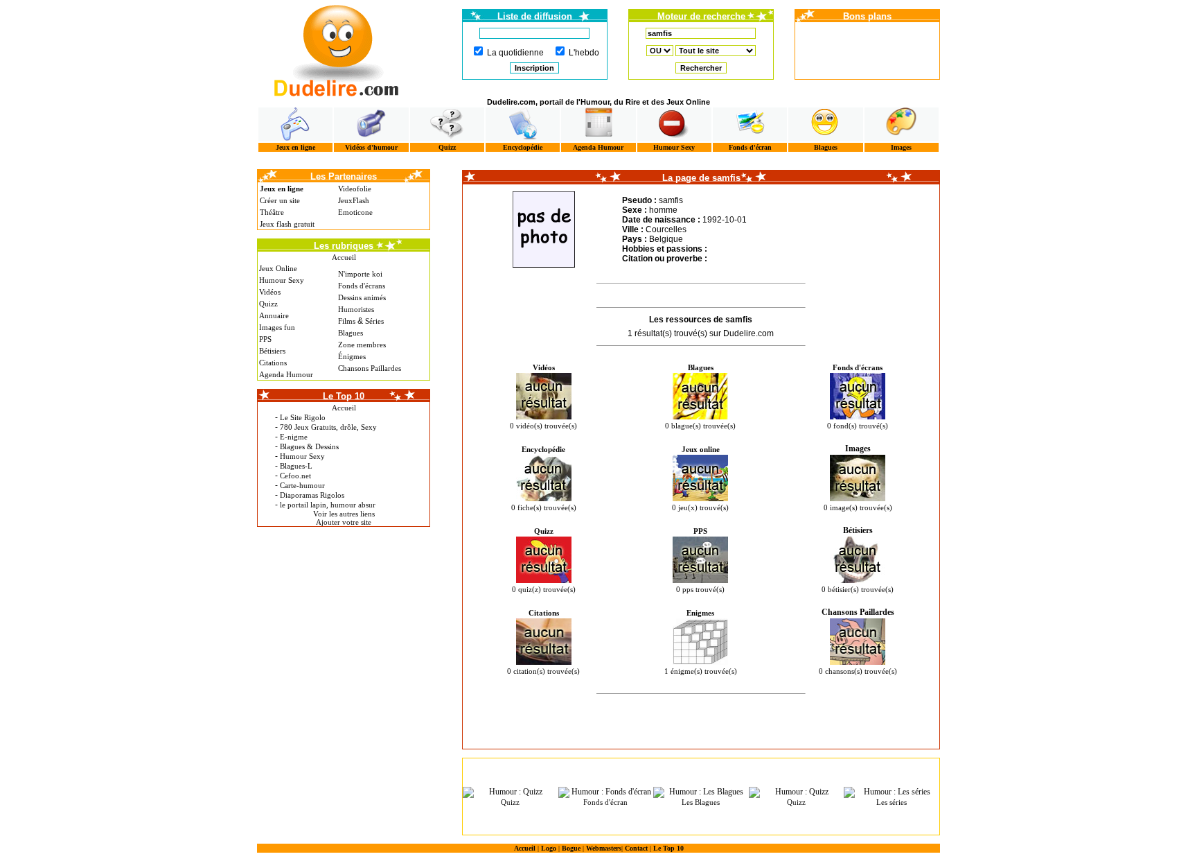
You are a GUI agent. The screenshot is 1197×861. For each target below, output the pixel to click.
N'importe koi (360, 274)
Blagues (825, 147)
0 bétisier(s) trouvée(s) (858, 589)
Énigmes (352, 356)
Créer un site (280, 200)
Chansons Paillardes (369, 368)
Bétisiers (272, 351)
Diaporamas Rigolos (312, 495)
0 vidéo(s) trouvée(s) (543, 425)
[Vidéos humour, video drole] (371, 124)
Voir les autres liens (344, 514)
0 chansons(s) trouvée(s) (858, 671)
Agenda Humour (598, 147)
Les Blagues (701, 802)
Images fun (277, 327)
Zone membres (362, 344)
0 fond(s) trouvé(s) (857, 425)
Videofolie (354, 188)
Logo (548, 848)
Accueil (344, 257)
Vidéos (270, 292)
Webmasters (603, 848)
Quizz (447, 147)
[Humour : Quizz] (510, 792)
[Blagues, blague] (825, 124)
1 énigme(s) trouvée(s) (700, 671)
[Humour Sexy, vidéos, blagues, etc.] (674, 124)
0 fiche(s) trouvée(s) (543, 507)
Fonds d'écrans (361, 285)
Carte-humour (302, 485)
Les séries (891, 802)
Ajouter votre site (343, 522)
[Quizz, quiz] (447, 124)
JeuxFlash (353, 200)
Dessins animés (362, 297)
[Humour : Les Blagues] (701, 792)
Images (901, 147)
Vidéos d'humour (371, 147)
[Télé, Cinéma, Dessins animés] (523, 124)
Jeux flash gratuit (287, 224)
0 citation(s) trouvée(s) (543, 671)
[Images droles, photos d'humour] (901, 124)
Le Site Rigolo (303, 417)
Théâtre (272, 212)
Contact (636, 848)
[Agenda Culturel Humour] (598, 124)
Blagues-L (296, 466)
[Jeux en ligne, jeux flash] (295, 124)
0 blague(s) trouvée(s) (700, 425)
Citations (273, 362)
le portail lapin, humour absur (327, 505)
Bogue (571, 848)
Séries (374, 321)
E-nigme (294, 437)
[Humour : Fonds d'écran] (606, 792)
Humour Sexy (674, 147)
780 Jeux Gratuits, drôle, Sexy (328, 427)
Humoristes (356, 309)
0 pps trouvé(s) (700, 589)
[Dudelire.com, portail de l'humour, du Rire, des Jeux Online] (336, 49)
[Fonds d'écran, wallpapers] (750, 124)
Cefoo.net (295, 475)
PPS (265, 339)
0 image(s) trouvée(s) (858, 507)
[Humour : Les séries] (891, 792)
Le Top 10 (668, 848)
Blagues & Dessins (309, 446)
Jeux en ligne (295, 147)
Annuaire (274, 315)
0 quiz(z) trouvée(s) (544, 589)
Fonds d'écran (750, 147)
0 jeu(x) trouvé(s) (700, 507)
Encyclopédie (522, 147)
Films (346, 321)
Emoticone (355, 212)
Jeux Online (278, 268)
